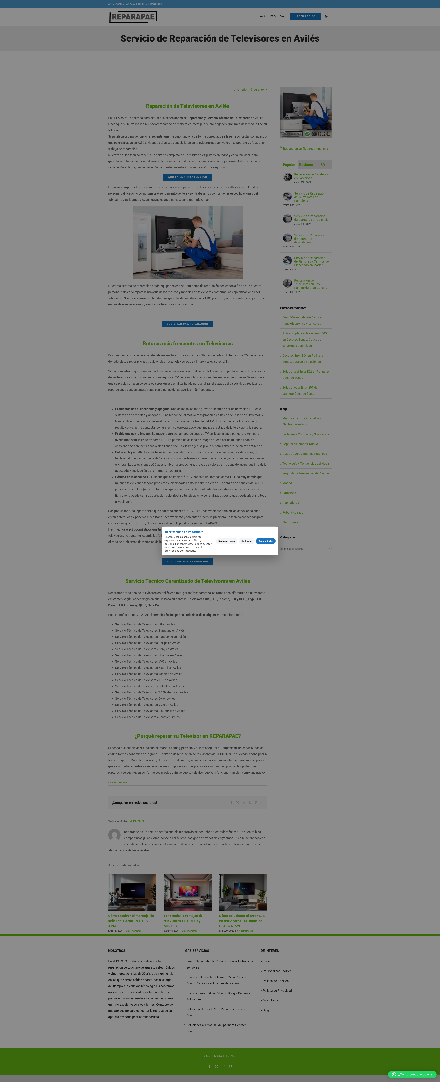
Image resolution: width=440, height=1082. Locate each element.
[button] (412, 1074)
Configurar (246, 541)
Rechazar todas (226, 541)
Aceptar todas (265, 541)
